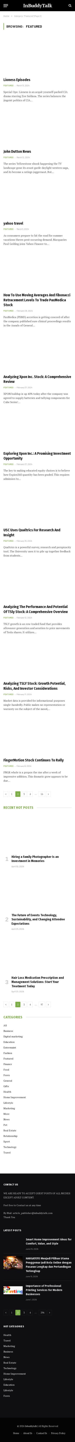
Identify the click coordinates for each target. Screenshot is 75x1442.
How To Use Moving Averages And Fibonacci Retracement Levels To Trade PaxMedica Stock (36, 300)
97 (42, 1004)
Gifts (6, 1086)
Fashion (7, 1053)
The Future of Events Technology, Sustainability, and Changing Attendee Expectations (38, 919)
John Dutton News (17, 151)
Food (6, 1069)
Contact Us (41, 1433)
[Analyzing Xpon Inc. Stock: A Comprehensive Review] (37, 352)
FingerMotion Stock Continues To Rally (33, 760)
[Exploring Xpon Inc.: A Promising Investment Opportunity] (37, 429)
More (6, 1113)
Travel (7, 1152)
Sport (6, 1141)
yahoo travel (13, 223)
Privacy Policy (58, 1433)
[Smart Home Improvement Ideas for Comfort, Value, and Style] (13, 1243)
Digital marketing (13, 1036)
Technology (9, 1147)
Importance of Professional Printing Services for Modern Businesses (44, 1290)
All (5, 1025)
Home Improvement (14, 1097)
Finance (7, 1064)
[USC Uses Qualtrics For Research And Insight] (37, 506)
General (7, 1080)
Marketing (9, 1108)
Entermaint (9, 1047)
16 (42, 794)
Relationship (10, 1136)
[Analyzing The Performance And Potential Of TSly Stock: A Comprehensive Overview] (37, 583)
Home (16, 1433)
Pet (5, 1125)
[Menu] (5, 6)
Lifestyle (8, 1102)
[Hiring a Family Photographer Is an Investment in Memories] (37, 833)
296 (42, 1312)
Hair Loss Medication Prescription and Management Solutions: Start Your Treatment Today (38, 982)
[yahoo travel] (37, 199)
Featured (8, 1058)
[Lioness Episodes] (37, 55)
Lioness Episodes (16, 80)
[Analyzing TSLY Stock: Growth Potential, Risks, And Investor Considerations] (37, 659)
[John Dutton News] (37, 127)
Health (7, 1091)
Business (8, 1031)
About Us (27, 1433)
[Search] (70, 6)
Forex (6, 1075)
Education (8, 1042)
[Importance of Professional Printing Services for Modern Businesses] (13, 1290)
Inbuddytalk (31, 1426)
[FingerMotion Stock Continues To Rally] (37, 736)
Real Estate (9, 1130)
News (6, 1119)
